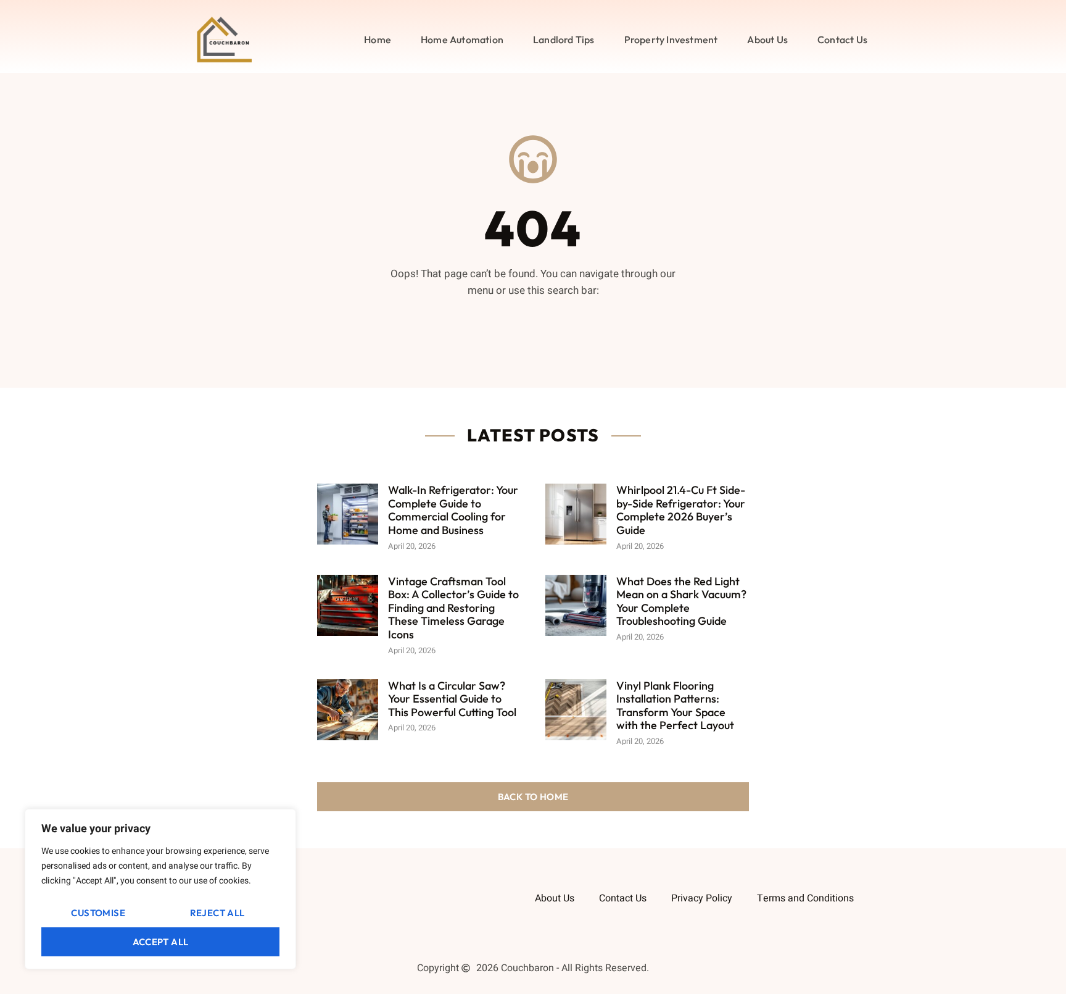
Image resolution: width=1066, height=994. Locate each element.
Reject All (217, 913)
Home (377, 39)
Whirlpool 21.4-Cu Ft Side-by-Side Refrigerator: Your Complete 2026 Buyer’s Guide (680, 510)
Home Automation (462, 39)
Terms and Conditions (805, 898)
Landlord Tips (564, 39)
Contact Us (842, 39)
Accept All (161, 942)
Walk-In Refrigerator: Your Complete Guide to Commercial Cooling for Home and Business (453, 510)
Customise (98, 913)
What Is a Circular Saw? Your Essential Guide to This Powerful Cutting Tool (452, 699)
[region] (160, 889)
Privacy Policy (701, 898)
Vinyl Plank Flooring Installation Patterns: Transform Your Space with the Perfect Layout (675, 706)
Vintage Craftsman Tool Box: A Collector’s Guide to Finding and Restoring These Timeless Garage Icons (453, 607)
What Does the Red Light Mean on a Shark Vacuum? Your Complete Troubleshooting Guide (681, 601)
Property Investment (671, 39)
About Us (767, 39)
